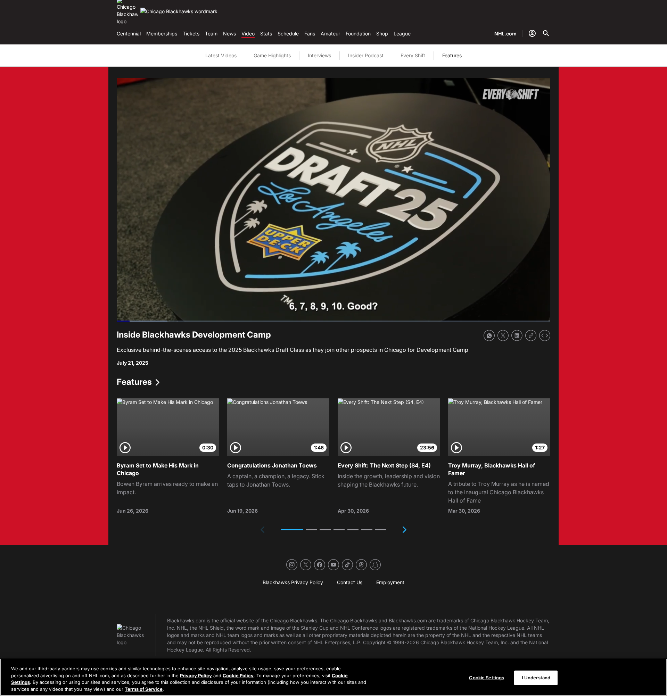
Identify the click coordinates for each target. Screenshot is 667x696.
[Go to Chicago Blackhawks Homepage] (178, 11)
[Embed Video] (544, 335)
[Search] (546, 33)
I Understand (536, 677)
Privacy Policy (196, 675)
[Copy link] (530, 335)
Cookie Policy (238, 675)
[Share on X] (503, 335)
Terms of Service (144, 688)
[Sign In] (532, 33)
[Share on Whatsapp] (489, 335)
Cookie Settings (486, 677)
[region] (333, 677)
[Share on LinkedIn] (516, 335)
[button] (292, 529)
